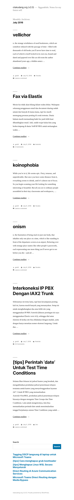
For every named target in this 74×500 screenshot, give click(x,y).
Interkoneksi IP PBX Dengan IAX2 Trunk (33, 290)
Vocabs (38, 76)
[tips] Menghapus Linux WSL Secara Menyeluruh (32, 466)
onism (19, 226)
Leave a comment (21, 78)
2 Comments (19, 147)
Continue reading (21, 67)
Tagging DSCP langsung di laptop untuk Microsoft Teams (34, 456)
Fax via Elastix (27, 96)
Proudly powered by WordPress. (38, 493)
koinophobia (26, 165)
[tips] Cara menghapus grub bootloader (34, 461)
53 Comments (19, 344)
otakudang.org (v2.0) (23, 7)
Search (16, 442)
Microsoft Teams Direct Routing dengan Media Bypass (34, 478)
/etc (36, 424)
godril (17, 76)
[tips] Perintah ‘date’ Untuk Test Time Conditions (34, 367)
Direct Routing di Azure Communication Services (34, 472)
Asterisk (38, 144)
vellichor (22, 34)
